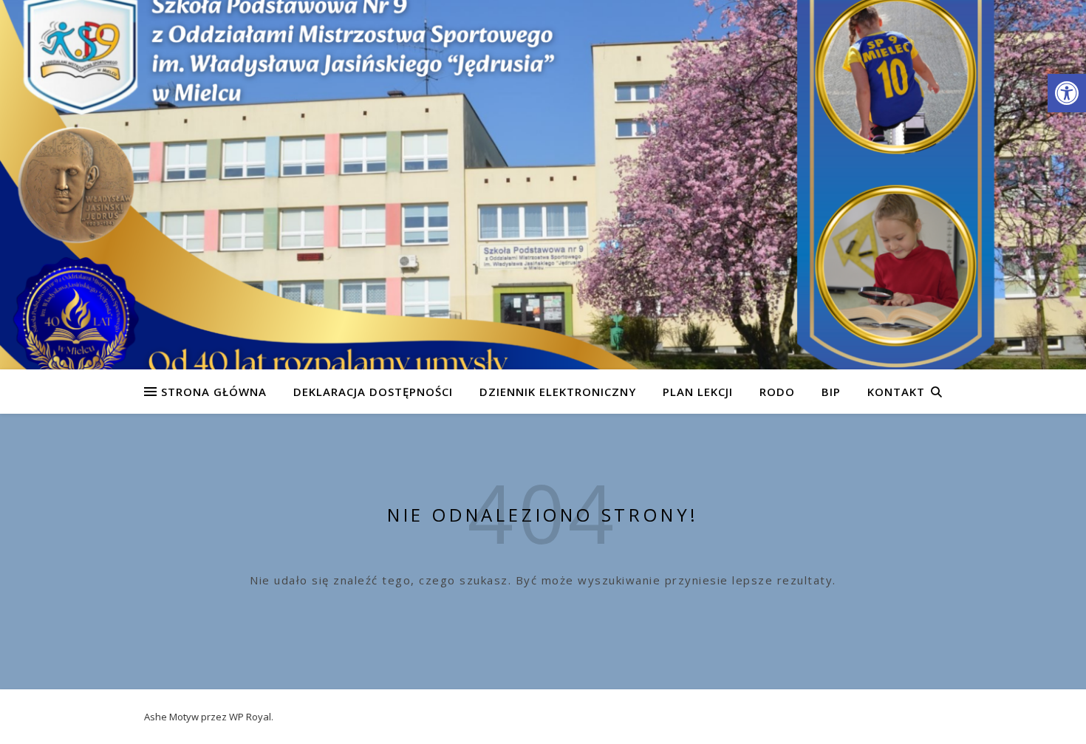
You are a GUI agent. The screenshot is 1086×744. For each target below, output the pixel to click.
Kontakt (896, 391)
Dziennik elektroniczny (557, 391)
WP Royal (250, 716)
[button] (1067, 93)
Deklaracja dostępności (373, 391)
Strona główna (214, 391)
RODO (777, 391)
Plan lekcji (698, 391)
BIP (831, 391)
